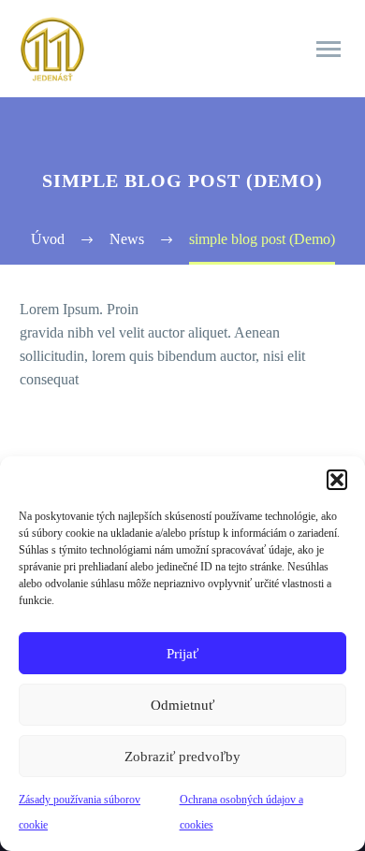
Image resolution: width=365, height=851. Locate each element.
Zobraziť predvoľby (182, 756)
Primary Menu (328, 50)
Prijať (182, 653)
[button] (337, 479)
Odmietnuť (182, 705)
